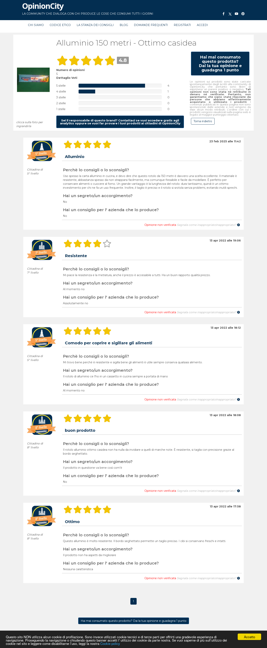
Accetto (249, 636)
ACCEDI (202, 25)
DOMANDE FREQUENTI (151, 25)
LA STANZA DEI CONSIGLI (95, 25)
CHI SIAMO (36, 25)
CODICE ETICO (60, 25)
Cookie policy (110, 643)
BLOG (124, 25)
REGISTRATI (182, 25)
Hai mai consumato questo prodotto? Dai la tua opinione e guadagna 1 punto (133, 621)
